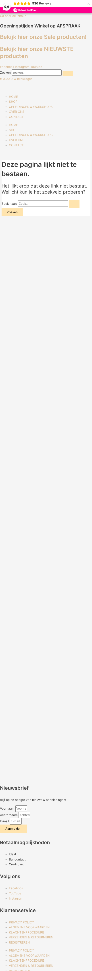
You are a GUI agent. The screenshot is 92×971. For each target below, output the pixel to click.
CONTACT (16, 117)
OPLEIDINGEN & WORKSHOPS (31, 107)
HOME (13, 96)
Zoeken (5, 72)
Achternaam (9, 815)
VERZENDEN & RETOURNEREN (31, 937)
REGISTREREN (19, 942)
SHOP (13, 101)
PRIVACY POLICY (21, 922)
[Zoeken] (68, 73)
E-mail (5, 821)
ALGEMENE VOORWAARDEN (29, 927)
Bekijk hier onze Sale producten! (43, 36)
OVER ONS (16, 111)
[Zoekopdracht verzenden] (74, 204)
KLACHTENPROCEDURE (26, 932)
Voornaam (7, 808)
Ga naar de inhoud (13, 16)
